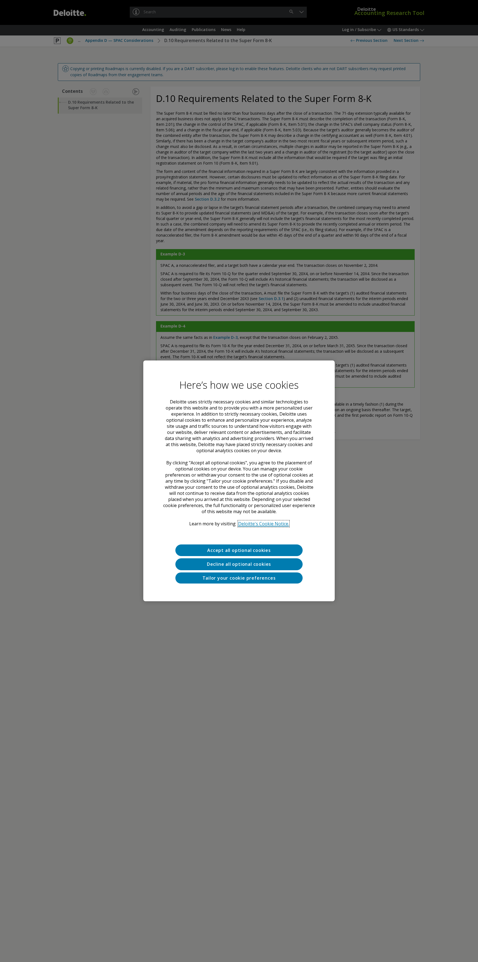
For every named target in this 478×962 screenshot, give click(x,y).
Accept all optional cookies (239, 550)
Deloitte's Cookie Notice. (263, 524)
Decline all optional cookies (239, 564)
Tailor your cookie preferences (239, 578)
